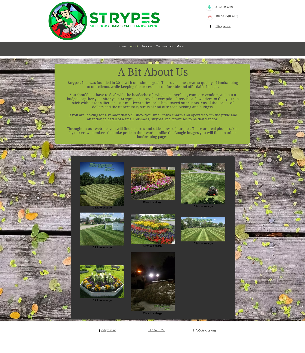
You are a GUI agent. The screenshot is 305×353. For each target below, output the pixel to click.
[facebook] (210, 26)
